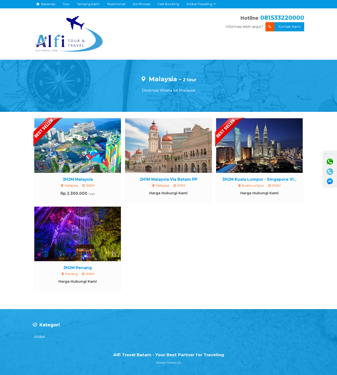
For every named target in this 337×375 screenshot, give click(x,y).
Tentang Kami (88, 4)
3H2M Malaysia (78, 179)
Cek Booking (168, 4)
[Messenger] (330, 181)
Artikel (39, 337)
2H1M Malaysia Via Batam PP (168, 179)
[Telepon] (330, 171)
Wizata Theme (166, 362)
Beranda (47, 4)
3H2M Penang (77, 267)
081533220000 (282, 17)
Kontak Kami (289, 26)
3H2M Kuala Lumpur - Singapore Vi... (259, 179)
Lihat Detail (82, 145)
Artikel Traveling (199, 4)
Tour (66, 4)
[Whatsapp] (330, 161)
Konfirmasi (141, 4)
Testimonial (116, 4)
